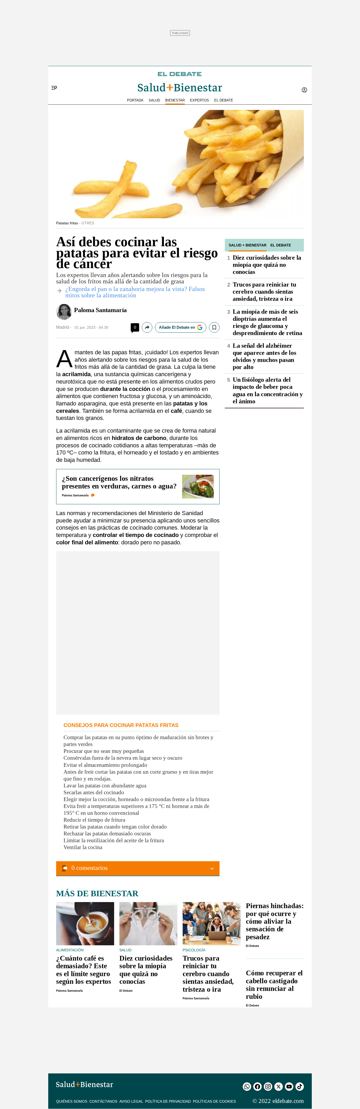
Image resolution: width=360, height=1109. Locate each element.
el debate (223, 100)
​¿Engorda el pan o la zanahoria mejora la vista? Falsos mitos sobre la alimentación (135, 292)
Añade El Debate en (177, 327)
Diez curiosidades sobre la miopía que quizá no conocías (267, 264)
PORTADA (135, 100)
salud (154, 100)
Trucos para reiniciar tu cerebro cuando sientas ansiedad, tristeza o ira (264, 291)
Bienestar (175, 100)
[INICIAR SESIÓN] (304, 90)
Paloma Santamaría (100, 310)
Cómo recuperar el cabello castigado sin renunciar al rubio (274, 984)
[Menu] (52, 79)
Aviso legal (131, 1101)
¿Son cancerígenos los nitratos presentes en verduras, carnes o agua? (119, 482)
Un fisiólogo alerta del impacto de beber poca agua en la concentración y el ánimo (268, 390)
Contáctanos (103, 1101)
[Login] (304, 90)
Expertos (199, 100)
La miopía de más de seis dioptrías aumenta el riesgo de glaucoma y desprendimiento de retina (267, 322)
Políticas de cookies (214, 1101)
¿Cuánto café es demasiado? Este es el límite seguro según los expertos (83, 969)
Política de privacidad (168, 1101)
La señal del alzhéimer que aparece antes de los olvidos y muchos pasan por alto (264, 356)
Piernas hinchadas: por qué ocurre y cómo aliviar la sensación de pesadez (275, 921)
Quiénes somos (71, 1101)
